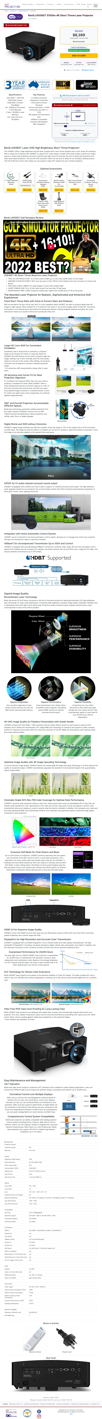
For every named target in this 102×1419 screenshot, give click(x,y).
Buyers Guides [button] (28, 4)
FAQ (78, 4)
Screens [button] (50, 4)
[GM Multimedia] (11, 1413)
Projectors (13, 11)
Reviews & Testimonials (80, 1404)
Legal (71, 1414)
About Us (89, 5)
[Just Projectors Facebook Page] (39, 1411)
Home (6, 11)
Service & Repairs (63, 1404)
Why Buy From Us (16, 1404)
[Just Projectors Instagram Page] (39, 1416)
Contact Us (94, 1404)
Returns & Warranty (48, 1404)
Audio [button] (59, 4)
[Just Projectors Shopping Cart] (95, 5)
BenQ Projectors (23, 11)
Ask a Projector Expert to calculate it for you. (81, 141)
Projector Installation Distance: (74, 130)
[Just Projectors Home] (12, 5)
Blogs (83, 4)
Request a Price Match (73, 70)
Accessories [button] (69, 4)
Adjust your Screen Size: (61, 123)
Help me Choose (88, 70)
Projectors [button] (40, 4)
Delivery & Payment (31, 1404)
